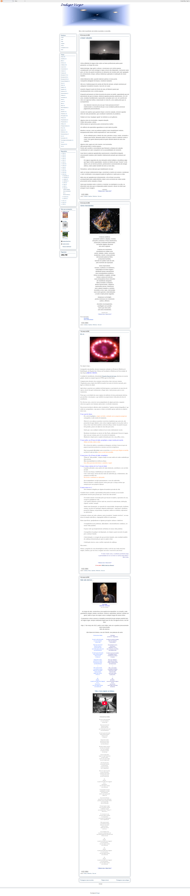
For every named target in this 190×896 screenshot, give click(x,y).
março (64, 187)
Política (62, 123)
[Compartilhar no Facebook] (86, 194)
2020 (63, 162)
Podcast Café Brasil (67, 246)
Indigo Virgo (108, 191)
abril (64, 186)
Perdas (85, 873)
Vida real (99, 196)
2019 (63, 163)
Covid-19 (63, 67)
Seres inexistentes (87, 206)
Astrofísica (63, 58)
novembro (65, 177)
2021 (63, 160)
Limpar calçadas (86, 38)
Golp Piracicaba (66, 231)
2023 (63, 156)
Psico (62, 127)
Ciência (62, 62)
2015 (63, 169)
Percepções (63, 115)
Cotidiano (86, 196)
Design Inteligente (64, 81)
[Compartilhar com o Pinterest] (87, 194)
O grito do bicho (66, 244)
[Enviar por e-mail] (82, 194)
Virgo (62, 41)
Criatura (62, 71)
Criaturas (63, 73)
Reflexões (95, 196)
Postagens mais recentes (87, 880)
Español (62, 89)
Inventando (63, 97)
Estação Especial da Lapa (109, 376)
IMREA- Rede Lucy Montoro (108, 565)
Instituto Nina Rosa (67, 241)
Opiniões (90, 196)
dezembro (65, 175)
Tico (62, 142)
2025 (63, 153)
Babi (62, 60)
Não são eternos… (87, 580)
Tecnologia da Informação (66, 140)
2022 (63, 158)
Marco (89, 570)
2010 (63, 202)
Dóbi (62, 85)
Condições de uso (64, 47)
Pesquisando (63, 121)
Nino (62, 109)
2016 (63, 167)
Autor (62, 39)
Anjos (62, 56)
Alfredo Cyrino (102, 191)
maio (64, 184)
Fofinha (62, 95)
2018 (63, 165)
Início (62, 49)
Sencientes (63, 138)
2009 (63, 204)
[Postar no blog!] (83, 194)
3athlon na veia (66, 211)
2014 (63, 170)
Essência (63, 91)
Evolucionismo (64, 93)
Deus (62, 83)
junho (64, 182)
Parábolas (63, 113)
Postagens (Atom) (107, 883)
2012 (63, 174)
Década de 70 (64, 75)
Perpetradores (64, 119)
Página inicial (105, 880)
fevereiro (65, 196)
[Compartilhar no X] (85, 194)
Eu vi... (82, 334)
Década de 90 (64, 79)
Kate (62, 99)
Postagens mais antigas (122, 880)
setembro (65, 181)
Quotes (62, 130)
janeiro (64, 198)
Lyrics (62, 101)
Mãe (62, 103)
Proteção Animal (64, 125)
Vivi (61, 146)
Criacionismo (63, 69)
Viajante (62, 43)
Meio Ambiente (64, 107)
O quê (62, 37)
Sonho (62, 45)
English (62, 87)
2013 (63, 172)
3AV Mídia (65, 221)
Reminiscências (64, 134)
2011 (63, 200)
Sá (61, 136)
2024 (63, 155)
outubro (65, 179)
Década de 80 (64, 77)
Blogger (98, 893)
